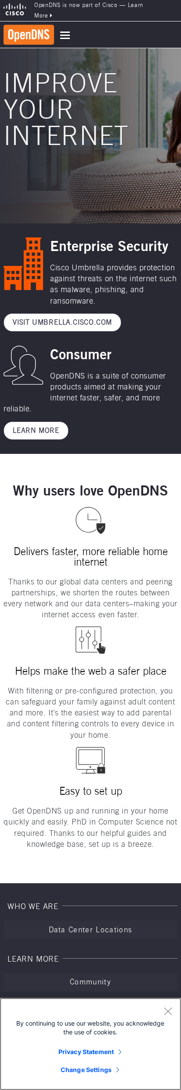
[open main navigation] (65, 35)
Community (90, 981)
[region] (90, 1044)
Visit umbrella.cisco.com (62, 322)
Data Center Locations (91, 929)
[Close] (167, 1011)
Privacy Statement (86, 1051)
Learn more (36, 430)
